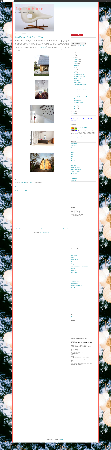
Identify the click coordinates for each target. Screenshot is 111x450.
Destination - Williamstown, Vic (80, 76)
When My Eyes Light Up (76, 285)
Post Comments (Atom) (45, 232)
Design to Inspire (75, 264)
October (76, 63)
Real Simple (74, 272)
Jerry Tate (44, 47)
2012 (74, 57)
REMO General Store (76, 169)
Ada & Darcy (74, 143)
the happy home (74, 283)
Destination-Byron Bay (79, 74)
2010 (74, 113)
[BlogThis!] (37, 182)
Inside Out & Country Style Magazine (79, 266)
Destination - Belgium (78, 102)
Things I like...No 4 (78, 98)
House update (77, 80)
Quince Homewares (75, 167)
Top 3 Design (74, 178)
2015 (74, 52)
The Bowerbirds (74, 279)
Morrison (73, 163)
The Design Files (75, 281)
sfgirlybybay (74, 274)
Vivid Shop (73, 180)
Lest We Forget (77, 82)
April (75, 72)
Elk (72, 154)
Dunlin (72, 152)
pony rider (73, 165)
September (76, 65)
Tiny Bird (73, 176)
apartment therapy (75, 251)
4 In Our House (29, 8)
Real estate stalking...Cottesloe (81, 84)
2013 (74, 55)
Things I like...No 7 (78, 78)
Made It (73, 160)
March (75, 105)
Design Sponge (74, 261)
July (75, 67)
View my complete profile (76, 137)
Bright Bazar (74, 253)
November (76, 61)
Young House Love (75, 287)
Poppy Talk (73, 270)
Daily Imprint (74, 255)
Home (42, 228)
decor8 (72, 257)
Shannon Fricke (74, 277)
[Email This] (35, 182)
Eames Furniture (75, 316)
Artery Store (74, 145)
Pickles (73, 268)
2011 (74, 111)
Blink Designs (74, 147)
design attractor (74, 259)
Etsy (72, 156)
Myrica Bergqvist (77, 100)
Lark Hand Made (75, 158)
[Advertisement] (82, 193)
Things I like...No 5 (78, 93)
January (76, 108)
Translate (82, 45)
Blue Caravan (74, 150)
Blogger (61, 439)
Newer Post (18, 228)
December (76, 59)
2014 (74, 54)
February (76, 106)
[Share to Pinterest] (41, 182)
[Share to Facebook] (40, 182)
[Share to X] (38, 182)
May (75, 71)
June (75, 69)
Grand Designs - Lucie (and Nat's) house (82, 95)
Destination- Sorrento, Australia (80, 96)
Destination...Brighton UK (79, 88)
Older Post (65, 228)
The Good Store (74, 173)
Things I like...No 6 (78, 86)
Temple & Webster (75, 171)
